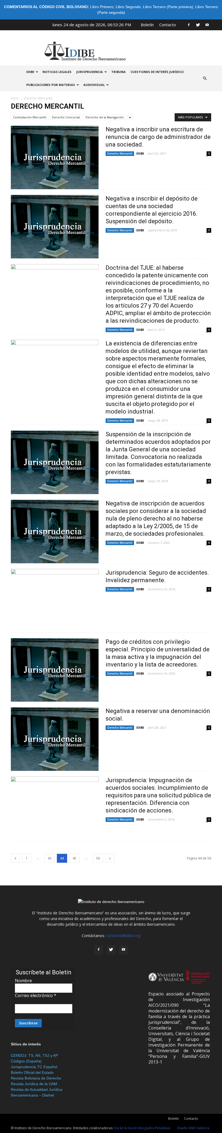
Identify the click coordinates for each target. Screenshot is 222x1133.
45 (74, 858)
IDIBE (30, 72)
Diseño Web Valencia (193, 1128)
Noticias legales (57, 72)
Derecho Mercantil (119, 153)
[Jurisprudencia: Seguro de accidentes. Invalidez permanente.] (55, 600)
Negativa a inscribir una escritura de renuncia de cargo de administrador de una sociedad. (158, 137)
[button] (204, 78)
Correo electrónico (35, 995)
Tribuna (118, 72)
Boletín (147, 24)
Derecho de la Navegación (105, 117)
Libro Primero (101, 7)
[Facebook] (189, 24)
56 (98, 858)
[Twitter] (198, 24)
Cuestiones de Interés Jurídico (157, 72)
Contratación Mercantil (29, 117)
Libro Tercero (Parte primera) (168, 7)
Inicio (15, 98)
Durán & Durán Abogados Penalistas (142, 1128)
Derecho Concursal (66, 117)
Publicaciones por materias (50, 85)
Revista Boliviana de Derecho (36, 1078)
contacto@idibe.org (123, 935)
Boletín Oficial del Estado (32, 1072)
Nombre (23, 981)
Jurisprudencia (89, 72)
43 (49, 858)
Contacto (167, 24)
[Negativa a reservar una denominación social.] (55, 739)
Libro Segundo (128, 7)
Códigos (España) (26, 1061)
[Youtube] (207, 24)
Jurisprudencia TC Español (34, 1067)
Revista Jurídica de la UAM (34, 1084)
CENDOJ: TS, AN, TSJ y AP (34, 1055)
